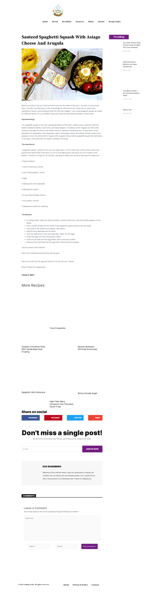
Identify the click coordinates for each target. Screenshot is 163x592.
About (45, 21)
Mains (91, 21)
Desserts (80, 21)
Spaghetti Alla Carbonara (33, 392)
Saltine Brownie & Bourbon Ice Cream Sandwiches (130, 64)
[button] (142, 10)
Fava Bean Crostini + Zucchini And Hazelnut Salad (131, 93)
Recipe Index (115, 21)
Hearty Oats (127, 110)
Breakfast (66, 21)
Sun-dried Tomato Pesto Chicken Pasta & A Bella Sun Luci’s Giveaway (132, 45)
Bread (55, 21)
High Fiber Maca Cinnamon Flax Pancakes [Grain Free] (61, 404)
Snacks (101, 21)
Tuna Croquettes (57, 328)
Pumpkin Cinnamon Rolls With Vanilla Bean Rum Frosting (33, 349)
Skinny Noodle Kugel (87, 393)
